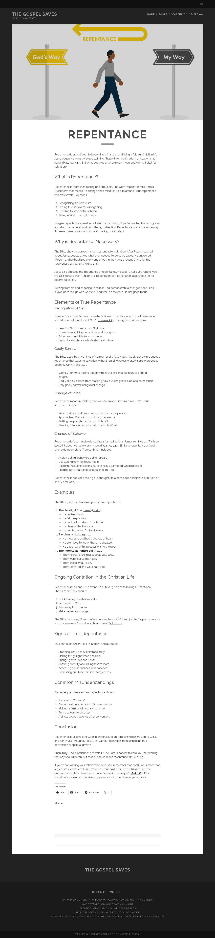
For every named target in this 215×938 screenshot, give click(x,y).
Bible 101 (197, 14)
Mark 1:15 (136, 773)
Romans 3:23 (106, 320)
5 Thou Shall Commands (136, 900)
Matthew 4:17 (71, 162)
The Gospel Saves (34, 14)
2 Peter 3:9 (136, 757)
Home (151, 14)
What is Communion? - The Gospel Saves (88, 900)
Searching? (179, 14)
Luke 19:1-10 (83, 534)
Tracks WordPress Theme (93, 934)
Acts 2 (98, 550)
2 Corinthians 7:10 (74, 364)
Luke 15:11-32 (91, 510)
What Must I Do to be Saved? (120, 912)
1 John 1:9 (116, 623)
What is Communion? (119, 904)
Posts (163, 14)
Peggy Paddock (86, 912)
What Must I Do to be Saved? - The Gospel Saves (83, 916)
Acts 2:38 (92, 263)
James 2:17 (111, 445)
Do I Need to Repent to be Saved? (142, 916)
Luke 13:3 (88, 275)
